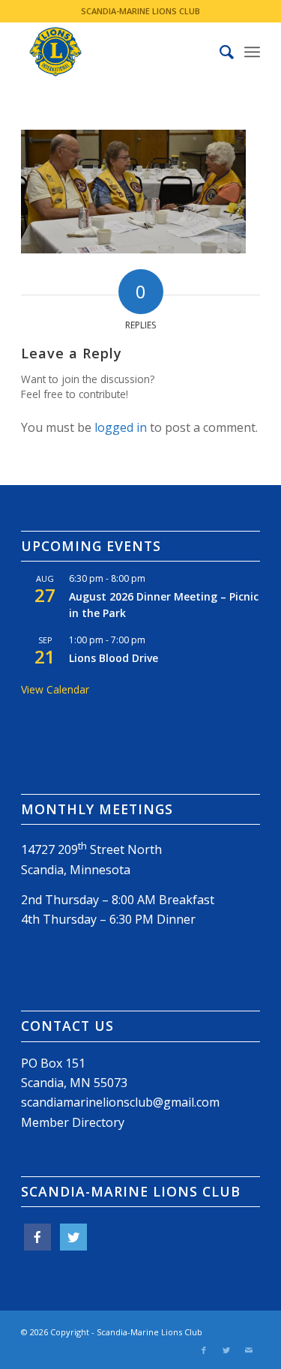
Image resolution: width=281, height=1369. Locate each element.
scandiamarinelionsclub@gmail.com (120, 1102)
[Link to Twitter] (226, 1350)
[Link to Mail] (249, 1350)
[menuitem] (219, 52)
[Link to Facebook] (204, 1350)
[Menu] (252, 52)
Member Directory (72, 1122)
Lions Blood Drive (113, 658)
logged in (120, 427)
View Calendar (55, 689)
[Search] (219, 52)
